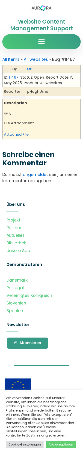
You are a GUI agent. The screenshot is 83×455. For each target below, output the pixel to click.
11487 (13, 77)
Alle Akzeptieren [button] (61, 444)
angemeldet (35, 174)
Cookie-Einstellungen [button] (25, 444)
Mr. (29, 69)
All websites (36, 59)
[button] (41, 42)
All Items (11, 59)
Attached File (16, 134)
